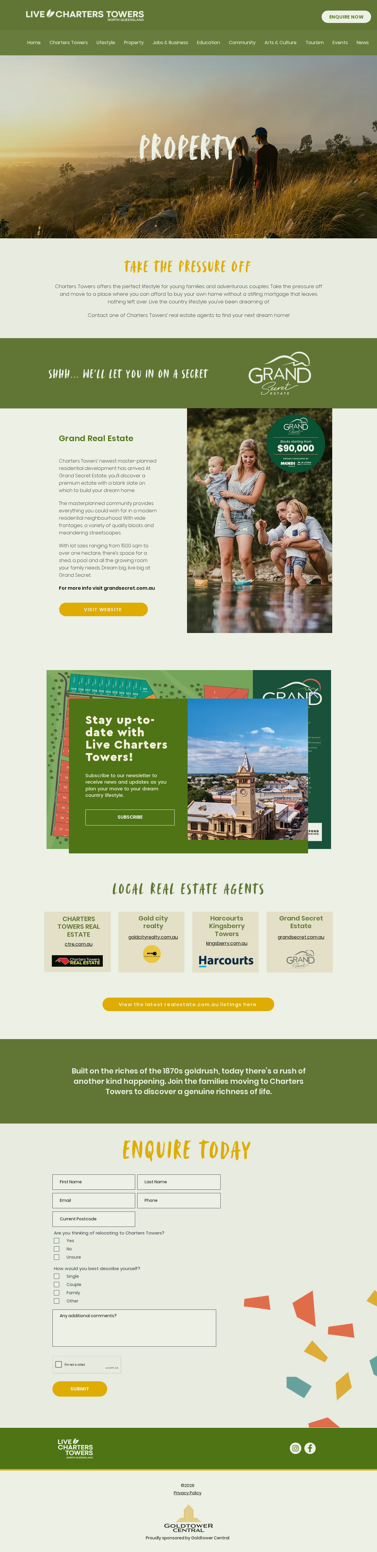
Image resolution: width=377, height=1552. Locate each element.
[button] (313, 693)
